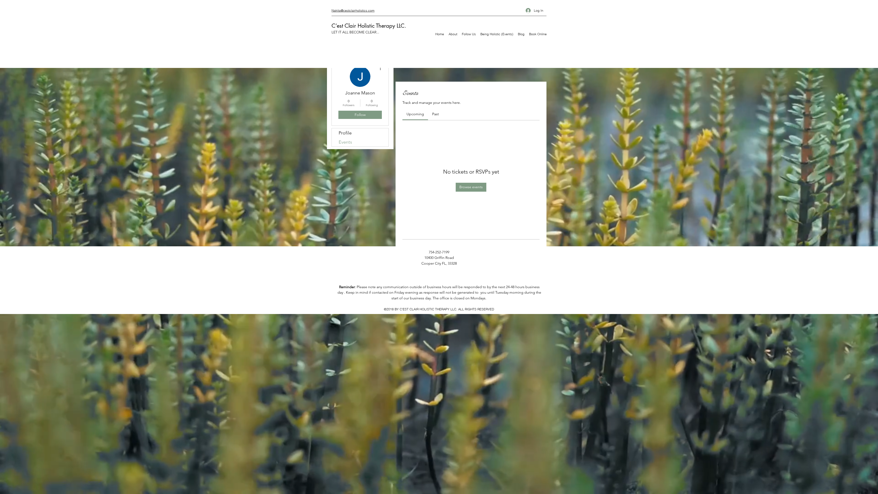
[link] (415, 114)
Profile (345, 133)
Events (345, 142)
